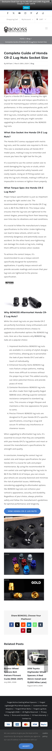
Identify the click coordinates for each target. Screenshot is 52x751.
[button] (6, 670)
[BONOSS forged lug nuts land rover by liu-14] (24, 517)
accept (26, 746)
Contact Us (26, 722)
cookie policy (45, 734)
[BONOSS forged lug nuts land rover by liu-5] (24, 553)
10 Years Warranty (39, 719)
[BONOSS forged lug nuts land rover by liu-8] (24, 580)
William (9, 63)
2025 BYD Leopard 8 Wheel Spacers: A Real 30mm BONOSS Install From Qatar (14, 675)
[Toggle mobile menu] (46, 28)
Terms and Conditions (20, 719)
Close (26, 8)
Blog (32, 63)
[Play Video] (26, 82)
